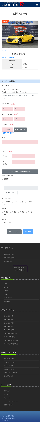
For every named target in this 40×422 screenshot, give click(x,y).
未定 (5, 204)
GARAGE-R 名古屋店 (10, 333)
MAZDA (6, 291)
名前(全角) (9, 104)
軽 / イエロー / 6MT (15, 54)
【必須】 (13, 85)
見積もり (6, 89)
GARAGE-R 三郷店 (9, 319)
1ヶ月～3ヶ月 (18, 202)
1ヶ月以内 (7, 202)
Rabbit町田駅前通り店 (11, 344)
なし (11, 223)
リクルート (7, 398)
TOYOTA (7, 287)
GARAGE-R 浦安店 (9, 330)
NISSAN (6, 284)
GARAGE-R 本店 (8, 316)
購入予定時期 (6, 198)
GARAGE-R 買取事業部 (10, 340)
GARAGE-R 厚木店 (9, 323)
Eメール (8, 151)
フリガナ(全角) (10, 114)
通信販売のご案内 (9, 376)
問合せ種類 (9, 85)
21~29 (14, 212)
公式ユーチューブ (9, 369)
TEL (5, 184)
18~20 (6, 212)
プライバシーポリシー (10, 401)
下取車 (4, 219)
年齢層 (4, 208)
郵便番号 (8, 125)
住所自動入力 (20, 129)
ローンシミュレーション (11, 372)
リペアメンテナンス (10, 362)
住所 (3, 138)
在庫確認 (16, 89)
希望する (7, 179)
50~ (5, 214)
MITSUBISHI (7, 297)
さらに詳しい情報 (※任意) (20, 171)
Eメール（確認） (5, 163)
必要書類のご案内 (9, 359)
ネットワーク (8, 365)
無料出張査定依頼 (9, 258)
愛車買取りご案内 (9, 254)
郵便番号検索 (9, 133)
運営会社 (6, 391)
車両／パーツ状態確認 (11, 92)
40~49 (30, 212)
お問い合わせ (8, 405)
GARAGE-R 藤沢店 (9, 326)
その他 (24, 92)
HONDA (6, 294)
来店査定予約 (8, 261)
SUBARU (6, 301)
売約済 (5, 21)
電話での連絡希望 (8, 175)
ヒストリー (7, 394)
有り (5, 223)
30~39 (22, 212)
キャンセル (14, 232)
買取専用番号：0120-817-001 (20, 269)
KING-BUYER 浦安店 (10, 337)
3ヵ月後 (29, 202)
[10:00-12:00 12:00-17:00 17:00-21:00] (10, 193)
